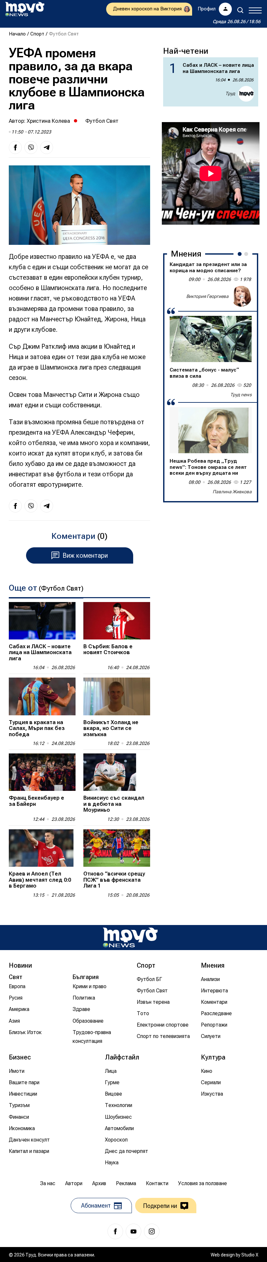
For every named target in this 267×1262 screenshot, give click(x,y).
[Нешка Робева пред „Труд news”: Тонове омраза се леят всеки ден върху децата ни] (211, 430)
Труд (230, 93)
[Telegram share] (46, 147)
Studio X (249, 1254)
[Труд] (130, 937)
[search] (240, 10)
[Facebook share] (15, 147)
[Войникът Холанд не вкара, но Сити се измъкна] (116, 696)
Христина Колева (48, 121)
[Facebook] (115, 1231)
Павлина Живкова (232, 491)
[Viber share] (30, 147)
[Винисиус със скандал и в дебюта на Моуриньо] (116, 772)
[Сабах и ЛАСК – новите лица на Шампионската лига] (42, 620)
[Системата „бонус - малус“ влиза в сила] (211, 339)
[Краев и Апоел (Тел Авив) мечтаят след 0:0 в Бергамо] (42, 848)
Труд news (241, 394)
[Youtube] (133, 1231)
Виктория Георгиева (207, 296)
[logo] (24, 9)
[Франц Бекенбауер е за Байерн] (42, 772)
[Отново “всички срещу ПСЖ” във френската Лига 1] (116, 848)
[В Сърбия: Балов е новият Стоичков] (116, 620)
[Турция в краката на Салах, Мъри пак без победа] (42, 696)
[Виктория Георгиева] (241, 296)
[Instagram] (152, 1231)
